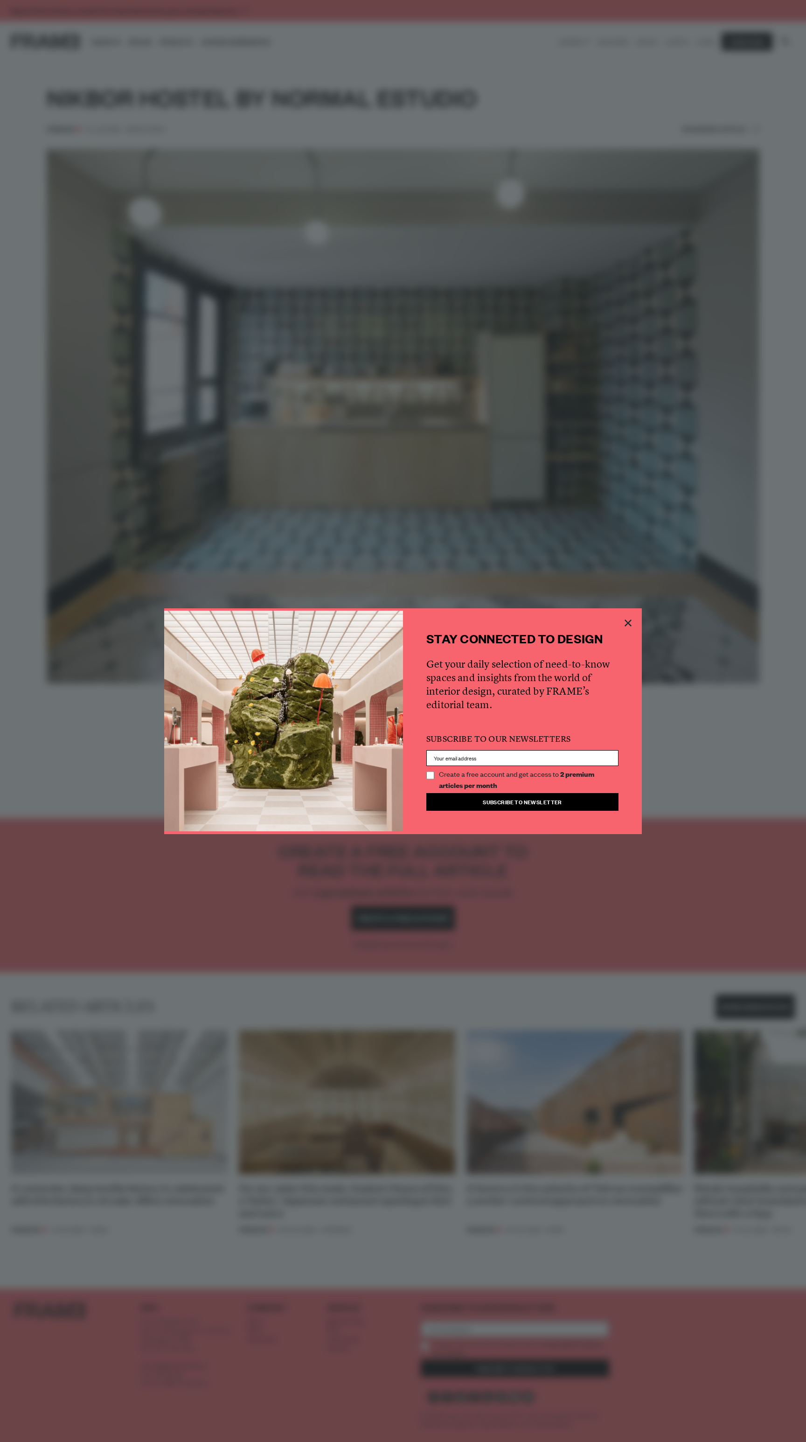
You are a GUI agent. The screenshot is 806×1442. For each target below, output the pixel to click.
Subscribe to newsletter (522, 801)
